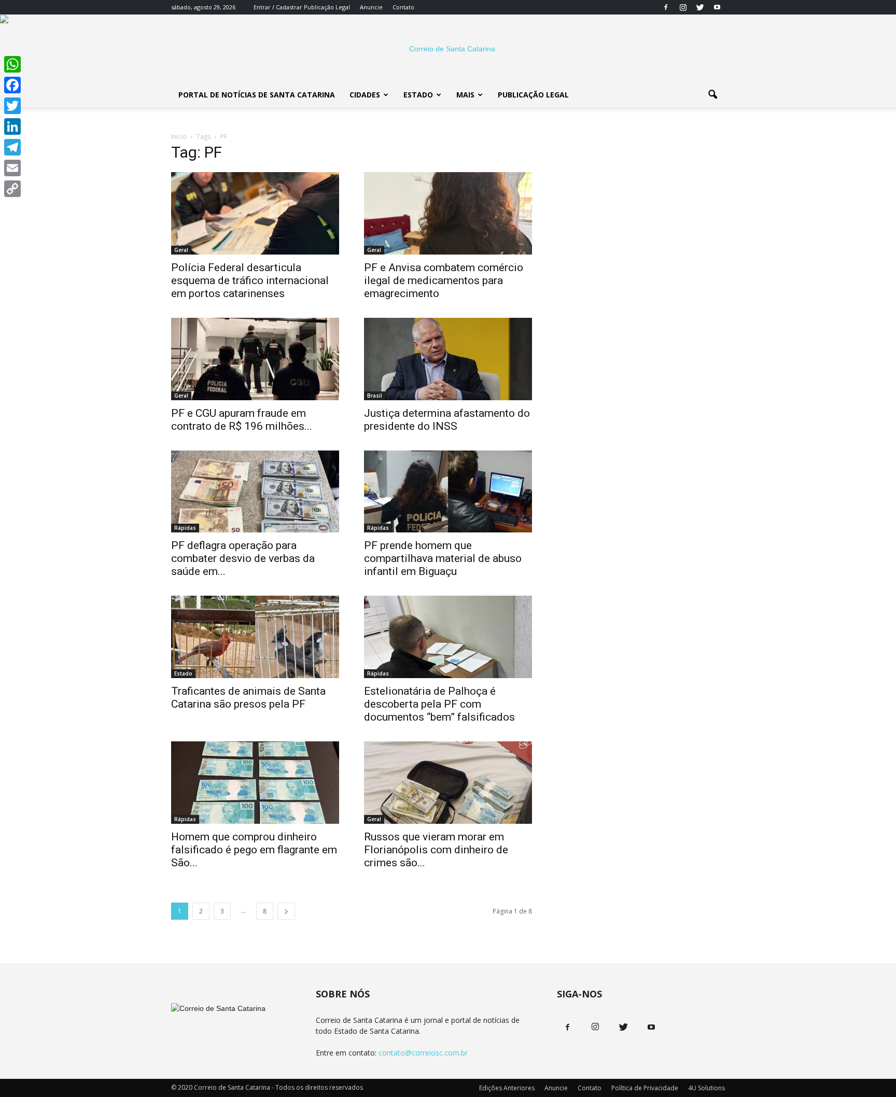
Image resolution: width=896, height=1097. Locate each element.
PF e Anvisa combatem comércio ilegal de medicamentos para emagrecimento (443, 280)
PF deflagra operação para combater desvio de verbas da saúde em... (243, 558)
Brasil (374, 395)
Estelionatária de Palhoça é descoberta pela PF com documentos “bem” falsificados (439, 704)
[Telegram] (12, 147)
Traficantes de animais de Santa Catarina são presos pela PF (248, 697)
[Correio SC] (448, 48)
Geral (181, 250)
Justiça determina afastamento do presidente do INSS (447, 419)
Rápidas (185, 527)
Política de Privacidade (644, 1088)
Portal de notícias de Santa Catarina (256, 95)
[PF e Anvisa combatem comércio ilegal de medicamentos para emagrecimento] (448, 213)
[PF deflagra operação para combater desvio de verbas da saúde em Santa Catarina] (255, 492)
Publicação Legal (326, 7)
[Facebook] (666, 7)
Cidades (364, 95)
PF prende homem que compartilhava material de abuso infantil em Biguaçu (443, 558)
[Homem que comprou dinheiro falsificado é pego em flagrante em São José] (255, 782)
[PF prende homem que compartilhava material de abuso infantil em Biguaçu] (448, 492)
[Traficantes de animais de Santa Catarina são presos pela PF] (255, 637)
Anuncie (371, 7)
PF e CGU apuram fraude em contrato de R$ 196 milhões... (241, 419)
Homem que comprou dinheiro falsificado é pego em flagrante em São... (254, 850)
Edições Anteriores (507, 1088)
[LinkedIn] (12, 126)
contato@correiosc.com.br (423, 1053)
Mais (465, 95)
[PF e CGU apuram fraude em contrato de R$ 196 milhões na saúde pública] (255, 359)
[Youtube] (717, 7)
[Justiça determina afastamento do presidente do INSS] (448, 359)
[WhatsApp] (12, 64)
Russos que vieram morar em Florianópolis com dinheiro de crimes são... (436, 850)
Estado (418, 95)
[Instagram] (683, 7)
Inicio (179, 136)
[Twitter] (700, 7)
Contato (403, 7)
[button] (712, 94)
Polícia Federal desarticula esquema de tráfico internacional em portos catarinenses (250, 280)
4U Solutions (706, 1088)
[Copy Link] (12, 188)
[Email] (12, 168)
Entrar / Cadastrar (278, 7)
